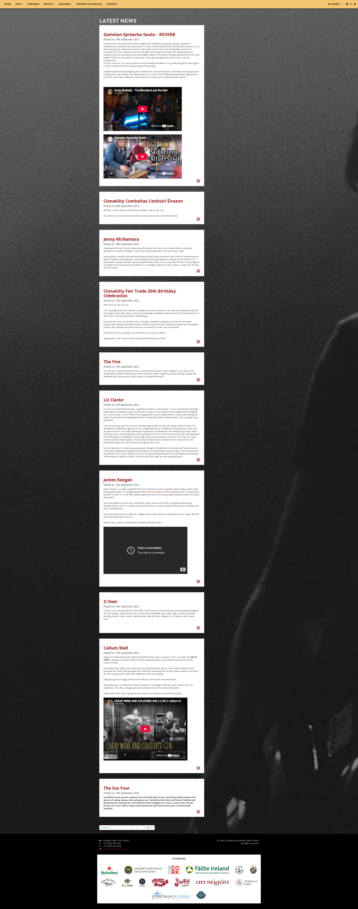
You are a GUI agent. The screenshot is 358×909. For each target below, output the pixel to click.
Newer (106, 827)
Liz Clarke (113, 400)
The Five (112, 362)
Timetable (33, 4)
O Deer (110, 601)
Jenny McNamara (121, 239)
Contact (112, 4)
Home (7, 4)
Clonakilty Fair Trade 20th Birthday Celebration (139, 293)
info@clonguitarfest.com (114, 849)
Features (65, 4)
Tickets (335, 4)
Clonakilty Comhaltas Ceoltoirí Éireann (143, 201)
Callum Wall (115, 648)
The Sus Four (116, 788)
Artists (48, 4)
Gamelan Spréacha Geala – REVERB (139, 34)
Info (18, 4)
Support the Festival (89, 4)
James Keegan (117, 480)
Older (148, 827)
